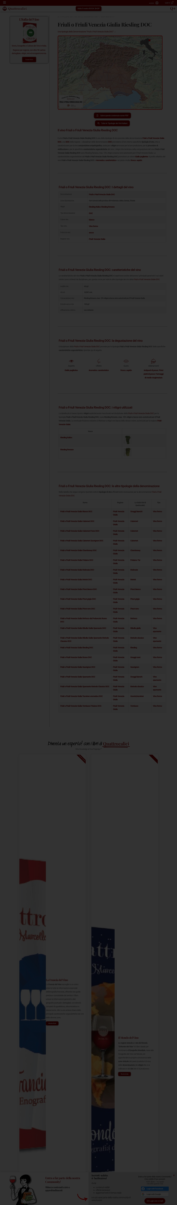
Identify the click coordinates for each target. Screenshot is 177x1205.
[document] (88, 602)
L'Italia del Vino (103, 576)
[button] (120, 575)
